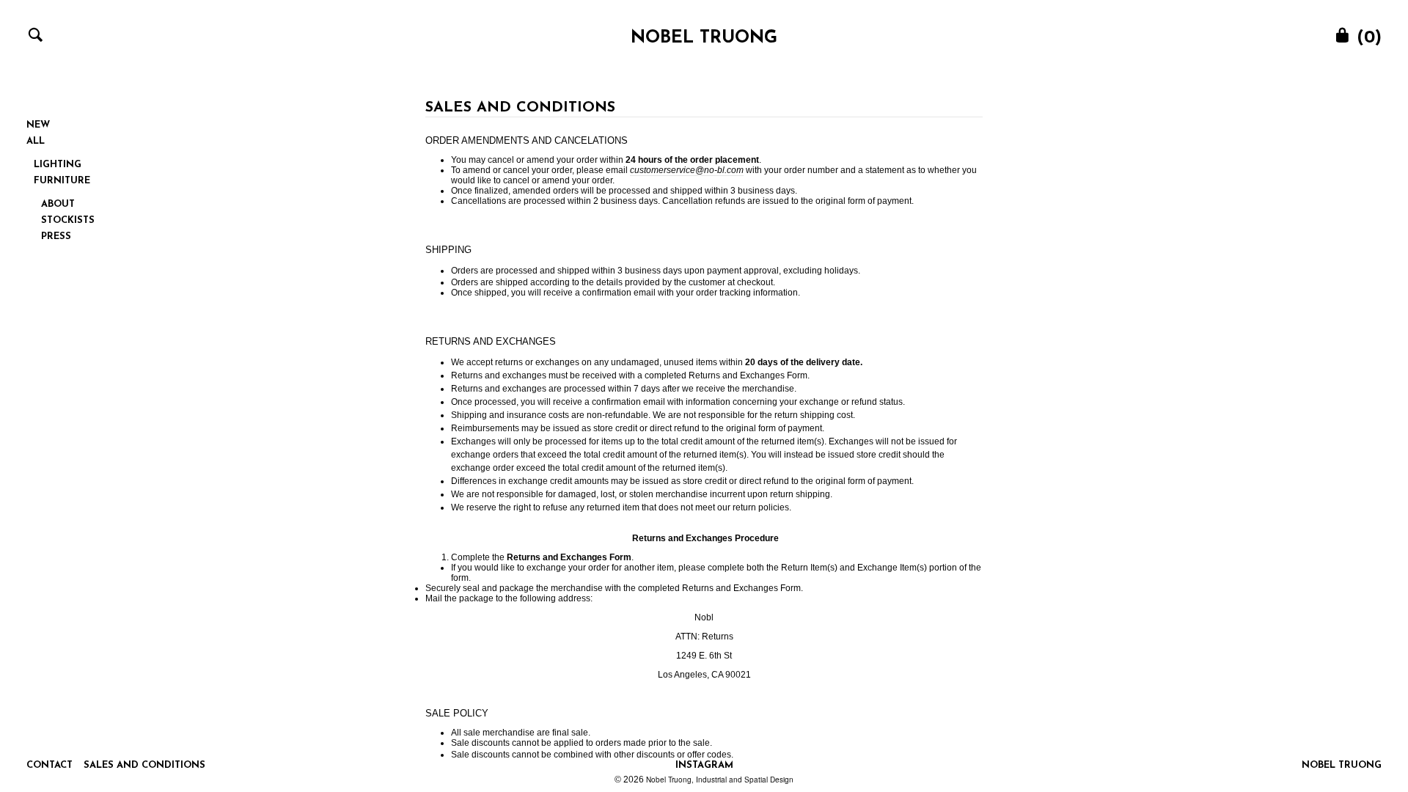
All (35, 141)
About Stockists (68, 212)
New (38, 125)
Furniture (62, 181)
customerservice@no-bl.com (687, 170)
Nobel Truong (704, 38)
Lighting (57, 164)
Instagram (704, 765)
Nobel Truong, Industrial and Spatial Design (719, 779)
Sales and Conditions (144, 765)
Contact (49, 765)
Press (56, 236)
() (1366, 38)
